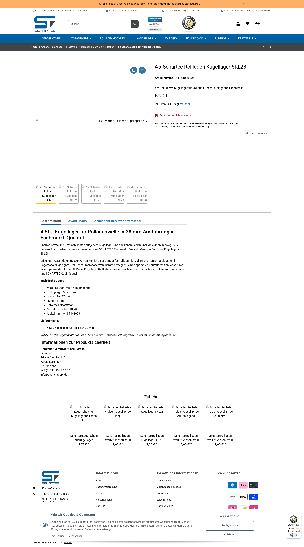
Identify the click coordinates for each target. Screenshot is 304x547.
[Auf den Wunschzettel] (142, 70)
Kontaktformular (51, 488)
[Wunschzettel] (247, 23)
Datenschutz (74, 535)
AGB (98, 480)
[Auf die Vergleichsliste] (133, 70)
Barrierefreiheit (165, 505)
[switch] (293, 535)
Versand (185, 104)
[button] (238, 23)
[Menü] (299, 515)
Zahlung (100, 505)
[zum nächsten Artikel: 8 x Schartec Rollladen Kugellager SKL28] (270, 47)
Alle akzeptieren (229, 515)
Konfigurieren (230, 525)
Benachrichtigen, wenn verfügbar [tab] (117, 221)
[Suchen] (135, 24)
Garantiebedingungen (169, 486)
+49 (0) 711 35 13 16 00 (55, 493)
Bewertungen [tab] (76, 221)
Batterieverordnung (106, 486)
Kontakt (100, 493)
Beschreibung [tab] (51, 221)
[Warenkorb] (258, 23)
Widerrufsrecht (165, 499)
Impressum (57, 535)
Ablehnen (229, 534)
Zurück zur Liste (41, 47)
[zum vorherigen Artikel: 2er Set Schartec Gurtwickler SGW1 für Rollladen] (263, 47)
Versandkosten (104, 499)
